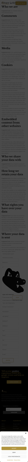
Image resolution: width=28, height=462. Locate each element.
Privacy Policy (17, 460)
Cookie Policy (10, 460)
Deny (14, 452)
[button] (26, 433)
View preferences (14, 456)
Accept (14, 448)
